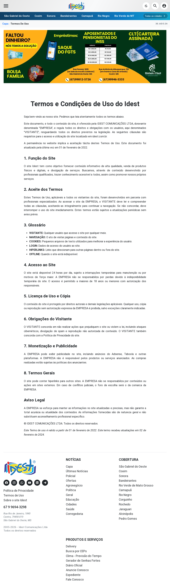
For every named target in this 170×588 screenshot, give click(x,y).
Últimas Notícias (77, 471)
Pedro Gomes (128, 518)
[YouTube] (30, 483)
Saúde (70, 509)
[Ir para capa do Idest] (76, 6)
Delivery (71, 546)
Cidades (71, 504)
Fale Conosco (75, 579)
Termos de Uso (13, 495)
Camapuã (87, 15)
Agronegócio (74, 485)
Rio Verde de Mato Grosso (136, 485)
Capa (5, 23)
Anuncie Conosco (77, 570)
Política (71, 490)
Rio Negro (104, 15)
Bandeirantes (68, 15)
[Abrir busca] (155, 6)
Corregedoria (74, 514)
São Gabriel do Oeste (17, 15)
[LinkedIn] (37, 483)
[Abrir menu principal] (6, 6)
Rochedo (124, 504)
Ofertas (71, 480)
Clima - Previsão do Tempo (83, 556)
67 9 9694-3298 (14, 507)
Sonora (51, 15)
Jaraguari (125, 509)
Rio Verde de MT (124, 15)
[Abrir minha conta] (164, 6)
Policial (70, 476)
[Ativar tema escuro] (146, 6)
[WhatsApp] (22, 483)
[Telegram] (45, 483)
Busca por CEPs (76, 551)
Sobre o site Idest (15, 500)
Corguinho (125, 499)
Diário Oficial (74, 565)
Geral (69, 495)
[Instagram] (14, 483)
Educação (72, 499)
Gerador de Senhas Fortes (83, 560)
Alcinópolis (126, 514)
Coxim (38, 15)
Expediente (73, 575)
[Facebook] (6, 483)
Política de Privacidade (18, 490)
